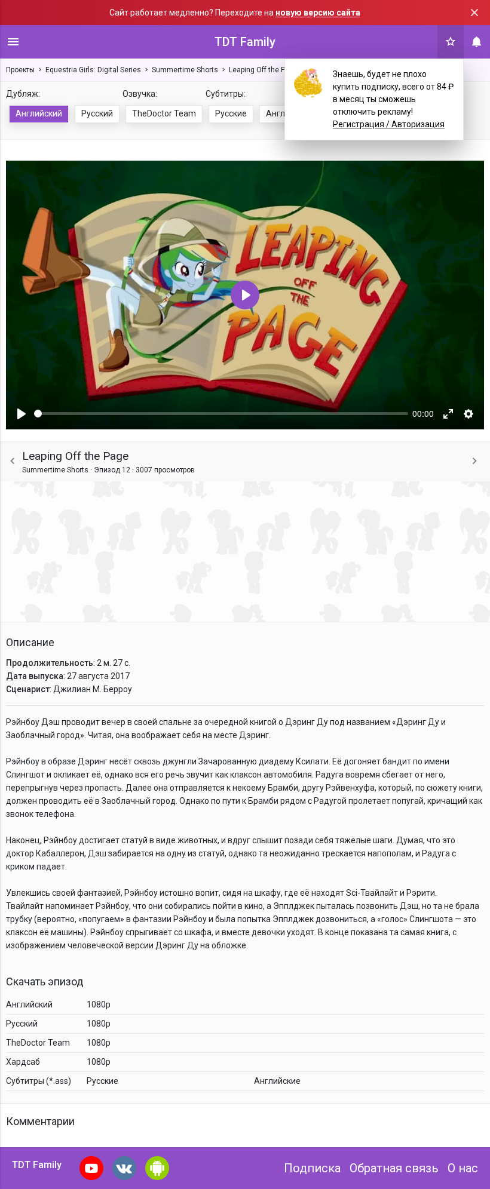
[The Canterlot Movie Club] (12, 461)
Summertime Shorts (185, 70)
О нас (463, 1168)
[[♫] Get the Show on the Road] (474, 461)
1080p (99, 1004)
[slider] (221, 413)
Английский (39, 113)
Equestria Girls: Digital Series (93, 70)
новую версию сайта (317, 12)
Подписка (312, 1168)
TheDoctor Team (164, 113)
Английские (277, 1081)
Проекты (20, 70)
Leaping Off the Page (263, 70)
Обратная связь (394, 1168)
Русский (97, 113)
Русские (231, 113)
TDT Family (245, 42)
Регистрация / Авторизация (389, 124)
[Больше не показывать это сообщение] (474, 12)
